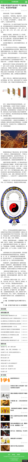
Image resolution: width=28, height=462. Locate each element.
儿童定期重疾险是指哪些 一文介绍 (9, 326)
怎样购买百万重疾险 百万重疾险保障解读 (10, 329)
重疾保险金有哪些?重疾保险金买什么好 (10, 340)
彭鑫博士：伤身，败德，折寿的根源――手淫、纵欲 (13, 349)
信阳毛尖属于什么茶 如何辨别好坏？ (9, 363)
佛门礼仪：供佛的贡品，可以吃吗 (18, 431)
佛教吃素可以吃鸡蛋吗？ (16, 438)
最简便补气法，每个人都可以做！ (8, 346)
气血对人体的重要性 (15, 13)
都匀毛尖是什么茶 (5, 357)
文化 (6, 10)
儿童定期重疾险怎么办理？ (7, 337)
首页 (3, 10)
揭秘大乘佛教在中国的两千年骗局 (18, 393)
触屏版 (13, 454)
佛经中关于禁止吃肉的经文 (17, 446)
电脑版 (18, 454)
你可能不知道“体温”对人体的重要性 (17, 305)
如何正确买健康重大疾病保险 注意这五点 (10, 332)
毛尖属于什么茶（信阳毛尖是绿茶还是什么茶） (12, 352)
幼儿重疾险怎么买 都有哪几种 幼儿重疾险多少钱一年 (13, 321)
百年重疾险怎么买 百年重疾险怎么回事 (10, 334)
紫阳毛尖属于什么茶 (5, 355)
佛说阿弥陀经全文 (14, 378)
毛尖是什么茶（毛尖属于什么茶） (8, 368)
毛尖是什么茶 (4, 371)
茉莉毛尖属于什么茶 (5, 360)
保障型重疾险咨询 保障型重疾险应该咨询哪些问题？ (13, 323)
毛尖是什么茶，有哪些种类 (7, 366)
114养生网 (12, 460)
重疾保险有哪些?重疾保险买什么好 (9, 315)
